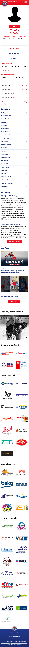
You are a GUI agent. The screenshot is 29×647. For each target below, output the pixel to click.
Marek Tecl (4, 186)
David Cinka (4, 112)
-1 (26, 90)
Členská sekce (15, 636)
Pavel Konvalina (6, 135)
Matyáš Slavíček (6, 144)
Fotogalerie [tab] (14, 53)
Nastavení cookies (16, 644)
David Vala (4, 148)
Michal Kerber (5, 132)
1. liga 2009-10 (5, 70)
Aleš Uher (4, 122)
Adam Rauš (4, 180)
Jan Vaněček (5, 151)
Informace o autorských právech (19, 643)
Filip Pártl (4, 173)
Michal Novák (5, 119)
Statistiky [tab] (14, 48)
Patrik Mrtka (5, 138)
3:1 (13, 82)
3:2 (13, 97)
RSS (9, 644)
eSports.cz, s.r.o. (5, 643)
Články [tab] (14, 58)
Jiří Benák (4, 125)
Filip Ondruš (4, 141)
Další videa (13, 301)
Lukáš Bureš (4, 154)
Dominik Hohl (5, 128)
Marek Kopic (5, 167)
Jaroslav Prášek (6, 177)
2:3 (13, 90)
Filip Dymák (4, 161)
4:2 (13, 86)
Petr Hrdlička (5, 164)
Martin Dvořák (5, 157)
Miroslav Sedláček (7, 183)
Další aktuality (14, 241)
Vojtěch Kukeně (6, 116)
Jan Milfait (4, 170)
